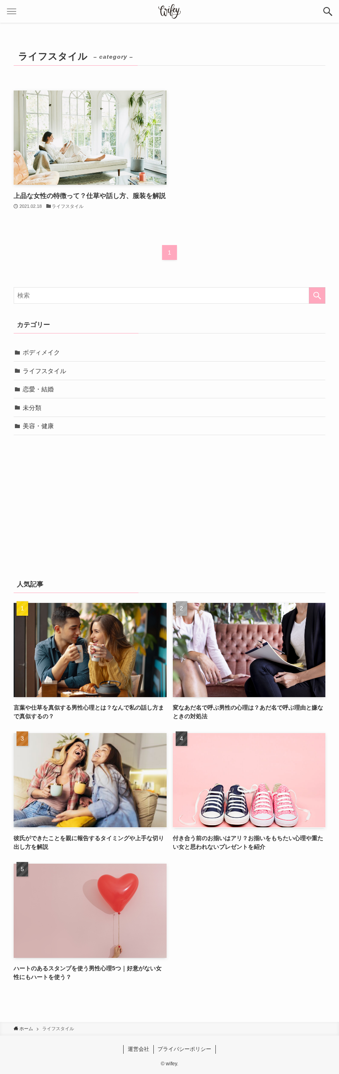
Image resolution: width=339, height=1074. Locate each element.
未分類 (32, 407)
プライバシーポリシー (184, 1049)
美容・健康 (38, 425)
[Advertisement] (169, 505)
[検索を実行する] (317, 295)
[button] (327, 11)
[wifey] (169, 11)
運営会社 (138, 1049)
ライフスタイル (44, 370)
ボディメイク (41, 352)
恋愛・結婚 (38, 389)
